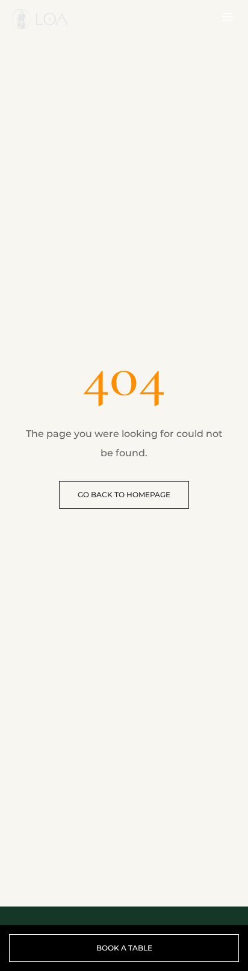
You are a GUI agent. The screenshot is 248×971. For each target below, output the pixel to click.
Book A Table (124, 947)
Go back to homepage (124, 494)
